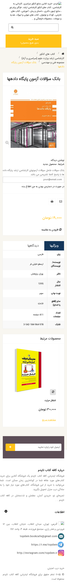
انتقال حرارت (55, 400)
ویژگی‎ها (54, 245)
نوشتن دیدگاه (57, 160)
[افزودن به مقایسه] (58, 392)
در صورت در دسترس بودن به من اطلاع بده (43, 187)
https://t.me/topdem (44, 545)
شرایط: (60, 164)
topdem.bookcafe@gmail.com (38, 536)
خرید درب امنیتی (55, 568)
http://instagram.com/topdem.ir (37, 553)
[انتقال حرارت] (33, 372)
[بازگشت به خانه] (63, 54)
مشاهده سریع (54, 420)
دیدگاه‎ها (33, 245)
